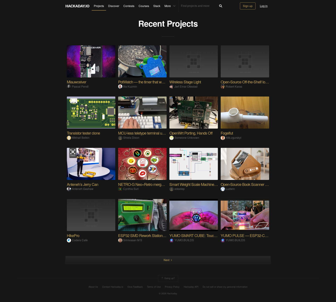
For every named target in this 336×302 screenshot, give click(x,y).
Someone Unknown (186, 138)
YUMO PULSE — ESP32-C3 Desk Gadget (254, 235)
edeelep (179, 189)
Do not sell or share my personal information (225, 286)
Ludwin (230, 189)
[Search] (220, 5)
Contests (128, 6)
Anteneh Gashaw (82, 189)
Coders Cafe (80, 240)
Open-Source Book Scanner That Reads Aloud (257, 184)
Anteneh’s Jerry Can (82, 184)
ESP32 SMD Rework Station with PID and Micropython (160, 235)
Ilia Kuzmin (130, 86)
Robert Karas (234, 86)
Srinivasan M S (132, 240)
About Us (93, 286)
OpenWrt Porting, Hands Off (190, 133)
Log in (264, 6)
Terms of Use (154, 286)
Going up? (169, 278)
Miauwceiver (76, 81)
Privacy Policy (172, 286)
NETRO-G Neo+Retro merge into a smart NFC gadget (159, 184)
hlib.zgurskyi (233, 138)
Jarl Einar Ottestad (185, 86)
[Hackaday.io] (77, 6)
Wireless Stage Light (185, 81)
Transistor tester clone (83, 133)
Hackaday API (191, 286)
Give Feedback (135, 286)
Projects (99, 6)
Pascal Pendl (80, 86)
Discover (113, 6)
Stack (156, 6)
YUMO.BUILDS (184, 240)
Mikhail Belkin (80, 138)
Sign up (248, 6)
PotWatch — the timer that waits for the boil (150, 81)
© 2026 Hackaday (168, 293)
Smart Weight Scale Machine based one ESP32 (206, 184)
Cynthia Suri (131, 189)
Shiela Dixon (131, 138)
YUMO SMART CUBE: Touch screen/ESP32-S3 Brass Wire (215, 235)
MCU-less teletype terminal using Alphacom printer (156, 133)
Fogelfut (227, 133)
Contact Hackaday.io (112, 286)
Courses (144, 6)
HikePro (73, 235)
